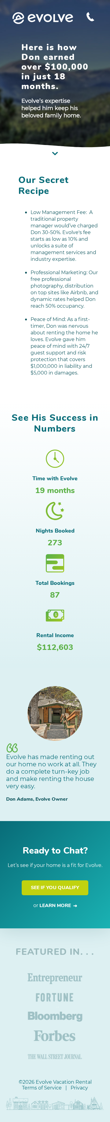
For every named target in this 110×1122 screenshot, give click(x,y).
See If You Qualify (55, 887)
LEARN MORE (56, 905)
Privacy (79, 1088)
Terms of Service (42, 1088)
